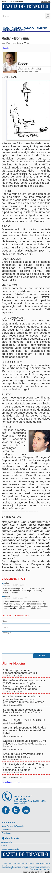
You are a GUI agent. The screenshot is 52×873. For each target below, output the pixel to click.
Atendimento (6, 842)
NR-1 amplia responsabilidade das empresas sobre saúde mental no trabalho (24, 731)
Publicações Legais (14, 30)
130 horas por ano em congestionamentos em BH (20, 673)
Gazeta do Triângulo (26, 7)
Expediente (6, 833)
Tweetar (6, 48)
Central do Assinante (10, 849)
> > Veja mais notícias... (12, 782)
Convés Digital (44, 872)
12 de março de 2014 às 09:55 (14, 598)
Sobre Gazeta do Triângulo (12, 826)
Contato (42, 28)
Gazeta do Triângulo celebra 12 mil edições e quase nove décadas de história (24, 744)
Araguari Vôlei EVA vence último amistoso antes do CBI (23, 756)
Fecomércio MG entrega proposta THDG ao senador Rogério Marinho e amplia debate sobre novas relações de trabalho (24, 686)
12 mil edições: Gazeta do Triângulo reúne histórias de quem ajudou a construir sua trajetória (25, 768)
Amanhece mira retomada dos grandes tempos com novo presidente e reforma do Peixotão (23, 700)
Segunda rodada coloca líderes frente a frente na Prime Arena (22, 712)
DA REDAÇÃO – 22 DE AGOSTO (24, 721)
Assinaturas (6, 830)
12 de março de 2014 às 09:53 (14, 585)
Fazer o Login (45, 2)
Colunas (29, 28)
